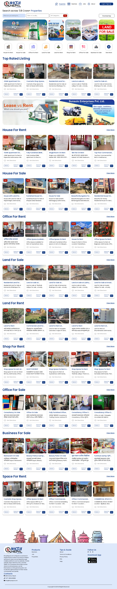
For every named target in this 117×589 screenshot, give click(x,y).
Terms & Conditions (65, 554)
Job (33, 554)
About (93, 4)
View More (110, 130)
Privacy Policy (64, 557)
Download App (106, 16)
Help (61, 561)
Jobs (84, 4)
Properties (62, 4)
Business (74, 4)
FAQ (61, 559)
